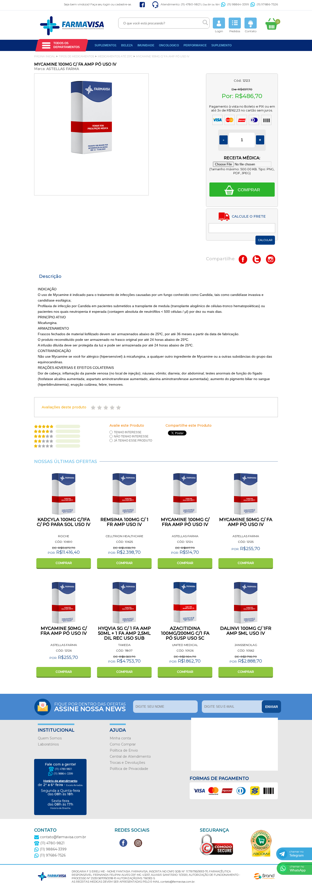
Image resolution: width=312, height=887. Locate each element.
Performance (195, 45)
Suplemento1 (106, 45)
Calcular (265, 240)
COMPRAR (64, 563)
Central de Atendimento (130, 756)
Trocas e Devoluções (127, 762)
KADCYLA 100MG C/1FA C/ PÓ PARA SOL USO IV (63, 522)
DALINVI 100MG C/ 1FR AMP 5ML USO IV (245, 631)
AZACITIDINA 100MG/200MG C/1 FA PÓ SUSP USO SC (185, 633)
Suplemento (221, 45)
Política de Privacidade (129, 768)
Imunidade (145, 45)
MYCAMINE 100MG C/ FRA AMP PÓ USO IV (185, 522)
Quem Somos (50, 738)
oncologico (169, 45)
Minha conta (120, 738)
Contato (250, 31)
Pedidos (234, 31)
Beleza (127, 45)
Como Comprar (123, 744)
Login (219, 31)
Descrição (50, 276)
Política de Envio (124, 750)
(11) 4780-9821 (63, 769)
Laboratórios (48, 744)
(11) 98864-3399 (238, 4)
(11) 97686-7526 (267, 4)
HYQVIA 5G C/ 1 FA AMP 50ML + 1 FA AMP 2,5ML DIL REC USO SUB (124, 633)
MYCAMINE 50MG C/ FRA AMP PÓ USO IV (63, 631)
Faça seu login (100, 4)
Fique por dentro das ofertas (90, 706)
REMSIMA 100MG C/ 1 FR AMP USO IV (124, 522)
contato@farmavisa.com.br (62, 837)
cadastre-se (123, 4)
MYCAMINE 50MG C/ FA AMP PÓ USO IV (245, 522)
